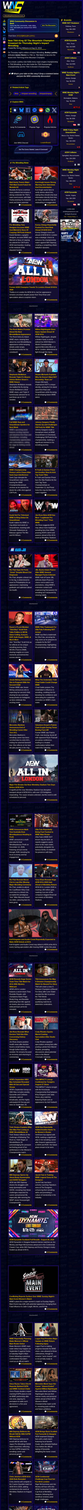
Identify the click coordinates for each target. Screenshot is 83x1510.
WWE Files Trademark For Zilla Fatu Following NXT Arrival (45, 629)
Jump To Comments (17, 127)
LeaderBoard (46, 143)
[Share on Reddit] (41, 110)
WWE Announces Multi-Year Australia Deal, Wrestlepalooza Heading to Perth (20, 833)
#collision (71, 67)
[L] (26, 36)
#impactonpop (46, 93)
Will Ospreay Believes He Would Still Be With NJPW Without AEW (19, 1434)
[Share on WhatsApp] (48, 110)
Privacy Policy (71, 216)
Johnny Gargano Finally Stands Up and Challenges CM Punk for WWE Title (46, 424)
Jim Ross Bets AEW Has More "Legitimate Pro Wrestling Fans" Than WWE (45, 519)
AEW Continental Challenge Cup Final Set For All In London (45, 1479)
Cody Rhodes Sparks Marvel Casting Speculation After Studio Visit (45, 1035)
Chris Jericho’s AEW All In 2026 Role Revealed (20, 1478)
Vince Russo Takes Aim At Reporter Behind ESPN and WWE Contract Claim (20, 1386)
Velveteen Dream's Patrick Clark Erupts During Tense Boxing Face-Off (46, 727)
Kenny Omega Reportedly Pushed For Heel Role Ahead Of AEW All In (45, 227)
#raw (70, 104)
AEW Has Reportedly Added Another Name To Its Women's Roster (45, 1129)
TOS (65, 216)
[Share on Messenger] (35, 110)
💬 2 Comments (50, 402)
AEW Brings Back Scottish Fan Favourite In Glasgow (46, 1433)
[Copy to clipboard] (15, 110)
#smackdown (71, 144)
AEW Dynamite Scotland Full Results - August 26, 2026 (31, 1240)
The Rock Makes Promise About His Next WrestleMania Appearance (20, 331)
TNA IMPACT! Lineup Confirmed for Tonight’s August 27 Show (45, 1082)
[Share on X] (54, 110)
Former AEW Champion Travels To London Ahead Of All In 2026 (33, 288)
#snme (71, 84)
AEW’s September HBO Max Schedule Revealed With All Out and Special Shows (19, 1083)
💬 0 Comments (25, 205)
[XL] (28, 36)
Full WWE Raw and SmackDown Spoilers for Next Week (19, 424)
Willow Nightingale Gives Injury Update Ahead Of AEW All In (45, 331)
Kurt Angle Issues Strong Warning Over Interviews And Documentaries (45, 184)
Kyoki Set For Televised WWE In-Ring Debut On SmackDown (19, 517)
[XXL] (32, 36)
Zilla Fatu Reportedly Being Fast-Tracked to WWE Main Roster (44, 832)
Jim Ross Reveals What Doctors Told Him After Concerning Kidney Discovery (19, 1035)
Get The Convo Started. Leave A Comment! (33, 149)
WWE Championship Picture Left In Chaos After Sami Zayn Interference (20, 472)
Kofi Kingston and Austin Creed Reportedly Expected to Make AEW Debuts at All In (32, 941)
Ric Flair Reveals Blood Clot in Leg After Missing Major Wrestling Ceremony (20, 882)
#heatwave (70, 32)
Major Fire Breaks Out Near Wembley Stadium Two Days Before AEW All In (32, 786)
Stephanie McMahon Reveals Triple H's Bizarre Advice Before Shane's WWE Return (19, 378)
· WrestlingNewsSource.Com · (13, 16)
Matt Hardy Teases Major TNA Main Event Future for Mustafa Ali (20, 184)
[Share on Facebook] (28, 110)
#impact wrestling (28, 93)
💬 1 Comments (25, 597)
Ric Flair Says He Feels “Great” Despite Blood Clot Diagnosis (20, 572)
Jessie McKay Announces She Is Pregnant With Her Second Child (20, 682)
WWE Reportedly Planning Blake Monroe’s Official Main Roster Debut (20, 1341)
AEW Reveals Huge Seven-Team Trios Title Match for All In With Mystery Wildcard (20, 983)
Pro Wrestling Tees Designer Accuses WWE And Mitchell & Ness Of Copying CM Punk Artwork (20, 228)
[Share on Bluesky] (21, 110)
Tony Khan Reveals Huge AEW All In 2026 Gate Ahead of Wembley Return (46, 882)
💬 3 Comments (50, 597)
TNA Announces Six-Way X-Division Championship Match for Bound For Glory (46, 981)
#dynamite (70, 49)
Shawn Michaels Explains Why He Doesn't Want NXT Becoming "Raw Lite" (46, 377)
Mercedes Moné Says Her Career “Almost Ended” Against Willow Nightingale (46, 1386)
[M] (23, 36)
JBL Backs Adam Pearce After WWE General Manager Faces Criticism (45, 572)
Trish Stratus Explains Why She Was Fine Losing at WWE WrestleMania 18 (20, 1129)
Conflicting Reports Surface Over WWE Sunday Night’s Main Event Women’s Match (31, 1298)
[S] (21, 36)
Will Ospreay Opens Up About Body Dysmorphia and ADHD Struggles (19, 1177)
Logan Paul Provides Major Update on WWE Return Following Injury (46, 1341)
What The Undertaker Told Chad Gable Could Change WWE (46, 682)
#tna (16, 93)
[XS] (18, 36)
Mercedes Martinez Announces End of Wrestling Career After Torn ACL (18, 729)
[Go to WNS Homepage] (14, 7)
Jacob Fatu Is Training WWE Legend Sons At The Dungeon (46, 1177)
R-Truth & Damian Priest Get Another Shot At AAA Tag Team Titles (45, 472)
